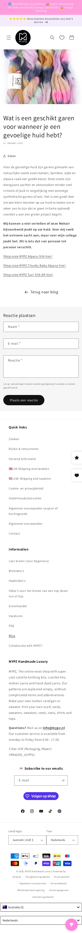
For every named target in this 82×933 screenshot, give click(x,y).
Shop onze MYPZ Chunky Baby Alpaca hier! (34, 265)
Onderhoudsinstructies (25, 498)
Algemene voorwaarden (25, 524)
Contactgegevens (59, 890)
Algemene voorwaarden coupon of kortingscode (33, 511)
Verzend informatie (22, 459)
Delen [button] (12, 156)
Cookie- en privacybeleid (26, 488)
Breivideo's (16, 571)
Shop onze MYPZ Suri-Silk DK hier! (28, 275)
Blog (12, 636)
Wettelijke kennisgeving (31, 890)
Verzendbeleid (59, 883)
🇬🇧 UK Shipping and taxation (29, 469)
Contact (14, 533)
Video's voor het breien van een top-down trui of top (38, 593)
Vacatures (16, 616)
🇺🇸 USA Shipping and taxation (30, 478)
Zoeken (14, 439)
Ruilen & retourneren (24, 449)
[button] (9, 37)
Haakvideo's (17, 581)
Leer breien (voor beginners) (29, 561)
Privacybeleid (62, 876)
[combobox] (41, 907)
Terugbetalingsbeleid (37, 876)
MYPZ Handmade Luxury (38, 871)
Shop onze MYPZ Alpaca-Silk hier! (27, 256)
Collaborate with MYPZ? (25, 646)
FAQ (11, 626)
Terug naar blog (44, 291)
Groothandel (18, 606)
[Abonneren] (63, 780)
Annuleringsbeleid (43, 896)
